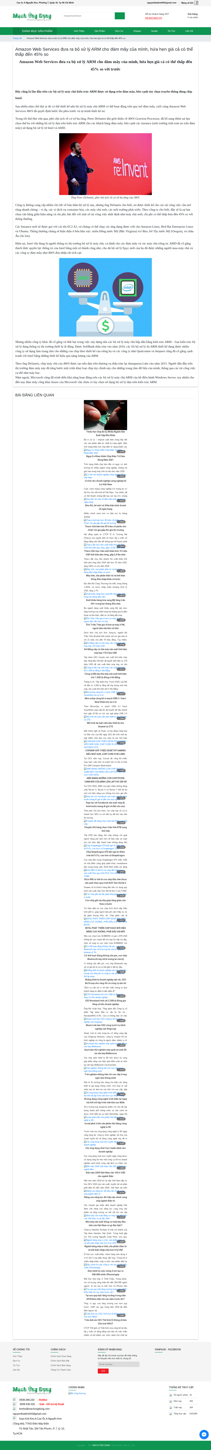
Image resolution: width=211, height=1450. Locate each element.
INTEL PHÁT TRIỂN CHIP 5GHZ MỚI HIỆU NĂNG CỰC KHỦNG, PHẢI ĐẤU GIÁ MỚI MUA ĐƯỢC (105, 930)
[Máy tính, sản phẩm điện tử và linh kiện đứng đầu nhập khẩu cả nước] (105, 571)
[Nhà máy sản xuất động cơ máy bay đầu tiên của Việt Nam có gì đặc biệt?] (105, 1217)
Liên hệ (189, 31)
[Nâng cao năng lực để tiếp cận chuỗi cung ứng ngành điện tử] (105, 1192)
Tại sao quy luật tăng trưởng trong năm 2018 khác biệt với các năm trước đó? (105, 1297)
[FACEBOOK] (196, 3)
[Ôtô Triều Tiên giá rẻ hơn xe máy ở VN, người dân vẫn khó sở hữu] (105, 620)
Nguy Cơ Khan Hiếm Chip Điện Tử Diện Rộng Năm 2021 (105, 458)
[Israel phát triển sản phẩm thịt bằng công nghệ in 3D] (105, 1118)
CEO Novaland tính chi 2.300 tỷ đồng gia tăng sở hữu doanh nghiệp (105, 1002)
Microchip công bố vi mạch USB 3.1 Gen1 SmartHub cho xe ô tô (105, 700)
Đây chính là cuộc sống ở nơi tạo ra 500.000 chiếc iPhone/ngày (105, 1273)
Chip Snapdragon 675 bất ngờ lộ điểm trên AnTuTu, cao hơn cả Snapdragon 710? (105, 854)
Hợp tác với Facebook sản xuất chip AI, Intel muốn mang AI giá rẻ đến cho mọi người (105, 804)
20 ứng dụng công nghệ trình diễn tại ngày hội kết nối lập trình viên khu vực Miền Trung (105, 1101)
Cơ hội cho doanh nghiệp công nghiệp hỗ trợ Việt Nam (105, 483)
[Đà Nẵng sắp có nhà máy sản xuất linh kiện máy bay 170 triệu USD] (105, 644)
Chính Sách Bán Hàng (61, 1365)
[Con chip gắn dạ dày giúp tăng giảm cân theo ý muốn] (105, 895)
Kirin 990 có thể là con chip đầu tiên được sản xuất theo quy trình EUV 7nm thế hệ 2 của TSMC (105, 881)
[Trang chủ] (63, 31)
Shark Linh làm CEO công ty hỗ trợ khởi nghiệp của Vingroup (105, 1027)
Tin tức (171, 31)
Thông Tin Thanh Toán (61, 1370)
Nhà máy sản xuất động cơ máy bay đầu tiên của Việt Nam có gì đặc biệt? (106, 1224)
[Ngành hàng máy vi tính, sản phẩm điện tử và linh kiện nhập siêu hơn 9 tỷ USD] (105, 1241)
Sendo (154, 31)
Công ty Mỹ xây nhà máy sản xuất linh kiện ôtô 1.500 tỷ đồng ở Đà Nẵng (105, 676)
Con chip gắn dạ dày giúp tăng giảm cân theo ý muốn (105, 902)
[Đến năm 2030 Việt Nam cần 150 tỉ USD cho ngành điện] (105, 1168)
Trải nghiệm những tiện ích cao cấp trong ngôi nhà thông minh (105, 1076)
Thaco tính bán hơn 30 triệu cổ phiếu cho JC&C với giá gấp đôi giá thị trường (105, 528)
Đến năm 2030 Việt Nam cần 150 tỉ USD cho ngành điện (105, 1174)
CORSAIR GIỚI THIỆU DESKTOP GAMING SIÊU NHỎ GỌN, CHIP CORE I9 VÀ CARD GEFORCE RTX (105, 752)
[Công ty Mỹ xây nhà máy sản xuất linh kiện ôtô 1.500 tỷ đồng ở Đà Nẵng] (105, 669)
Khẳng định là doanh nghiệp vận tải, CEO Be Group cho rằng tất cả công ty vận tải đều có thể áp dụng (105, 981)
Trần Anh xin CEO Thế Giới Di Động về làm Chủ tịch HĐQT (105, 1322)
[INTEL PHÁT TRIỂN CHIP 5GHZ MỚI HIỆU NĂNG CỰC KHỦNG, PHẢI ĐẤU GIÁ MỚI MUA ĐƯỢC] (105, 921)
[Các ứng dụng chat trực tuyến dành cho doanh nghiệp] (105, 1143)
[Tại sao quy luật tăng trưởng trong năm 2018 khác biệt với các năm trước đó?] (105, 1290)
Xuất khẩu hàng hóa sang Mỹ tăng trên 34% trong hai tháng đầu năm (105, 602)
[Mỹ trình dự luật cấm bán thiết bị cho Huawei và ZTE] (105, 718)
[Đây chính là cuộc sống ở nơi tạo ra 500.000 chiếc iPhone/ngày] (105, 1266)
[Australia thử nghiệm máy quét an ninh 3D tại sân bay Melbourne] (105, 1045)
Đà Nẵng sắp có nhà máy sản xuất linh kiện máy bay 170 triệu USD (105, 651)
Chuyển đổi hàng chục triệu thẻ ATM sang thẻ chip (105, 829)
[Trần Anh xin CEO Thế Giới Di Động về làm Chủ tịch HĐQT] (105, 1315)
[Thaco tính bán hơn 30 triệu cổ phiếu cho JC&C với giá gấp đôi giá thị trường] (105, 521)
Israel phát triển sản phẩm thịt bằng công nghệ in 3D (105, 1125)
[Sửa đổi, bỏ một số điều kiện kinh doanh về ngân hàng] (105, 500)
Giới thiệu (79, 31)
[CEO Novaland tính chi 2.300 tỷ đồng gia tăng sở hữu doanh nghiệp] (105, 996)
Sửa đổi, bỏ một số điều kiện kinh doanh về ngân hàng (105, 507)
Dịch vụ (119, 31)
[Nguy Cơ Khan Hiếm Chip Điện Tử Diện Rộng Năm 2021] (105, 451)
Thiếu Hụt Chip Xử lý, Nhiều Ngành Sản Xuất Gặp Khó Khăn (105, 433)
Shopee (137, 31)
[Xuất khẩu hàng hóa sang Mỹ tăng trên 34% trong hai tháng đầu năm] (105, 595)
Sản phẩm (99, 31)
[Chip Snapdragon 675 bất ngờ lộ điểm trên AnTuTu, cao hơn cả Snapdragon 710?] (105, 847)
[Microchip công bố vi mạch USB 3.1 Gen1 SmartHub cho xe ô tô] (105, 693)
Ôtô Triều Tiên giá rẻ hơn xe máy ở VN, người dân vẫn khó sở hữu (105, 626)
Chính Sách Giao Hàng (61, 1356)
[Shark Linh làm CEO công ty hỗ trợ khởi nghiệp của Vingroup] (105, 1020)
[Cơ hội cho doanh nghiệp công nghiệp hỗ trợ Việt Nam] (105, 476)
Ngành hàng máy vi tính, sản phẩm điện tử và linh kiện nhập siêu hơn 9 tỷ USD (105, 1248)
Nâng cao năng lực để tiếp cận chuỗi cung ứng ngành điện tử (105, 1199)
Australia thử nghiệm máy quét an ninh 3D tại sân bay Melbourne (105, 1052)
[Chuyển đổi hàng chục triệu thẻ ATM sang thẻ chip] (105, 822)
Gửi (103, 1371)
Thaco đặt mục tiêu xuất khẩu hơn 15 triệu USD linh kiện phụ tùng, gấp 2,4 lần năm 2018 (105, 553)
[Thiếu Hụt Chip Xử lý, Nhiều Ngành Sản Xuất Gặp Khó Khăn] (105, 415)
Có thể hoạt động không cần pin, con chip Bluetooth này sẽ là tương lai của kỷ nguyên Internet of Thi (105, 957)
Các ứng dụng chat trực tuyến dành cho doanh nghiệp (105, 1150)
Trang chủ (17, 38)
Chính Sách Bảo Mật (60, 1361)
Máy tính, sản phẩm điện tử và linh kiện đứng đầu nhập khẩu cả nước (105, 577)
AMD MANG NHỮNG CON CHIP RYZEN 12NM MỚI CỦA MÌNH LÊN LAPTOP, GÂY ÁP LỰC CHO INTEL (105, 780)
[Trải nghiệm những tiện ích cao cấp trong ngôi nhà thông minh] (105, 1069)
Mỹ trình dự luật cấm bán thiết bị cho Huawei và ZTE (105, 725)
